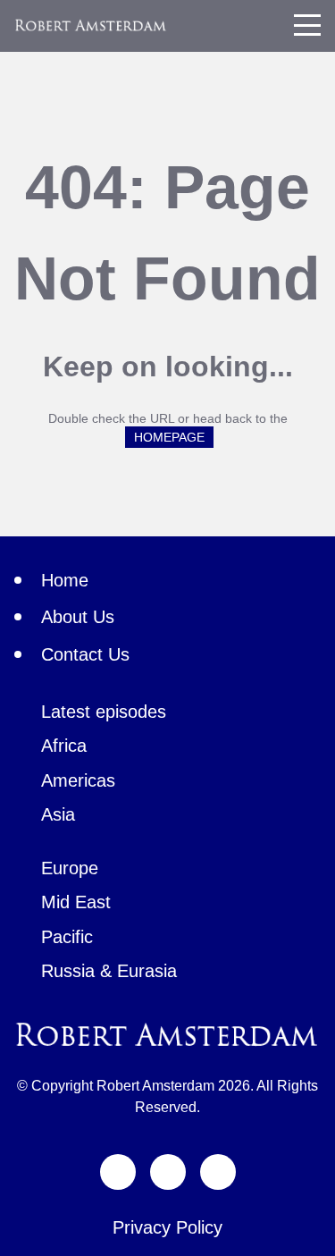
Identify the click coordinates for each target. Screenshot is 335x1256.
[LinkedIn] (218, 1172)
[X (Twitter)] (118, 1172)
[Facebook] (168, 1172)
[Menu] (307, 25)
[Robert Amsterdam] (91, 25)
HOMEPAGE (169, 437)
